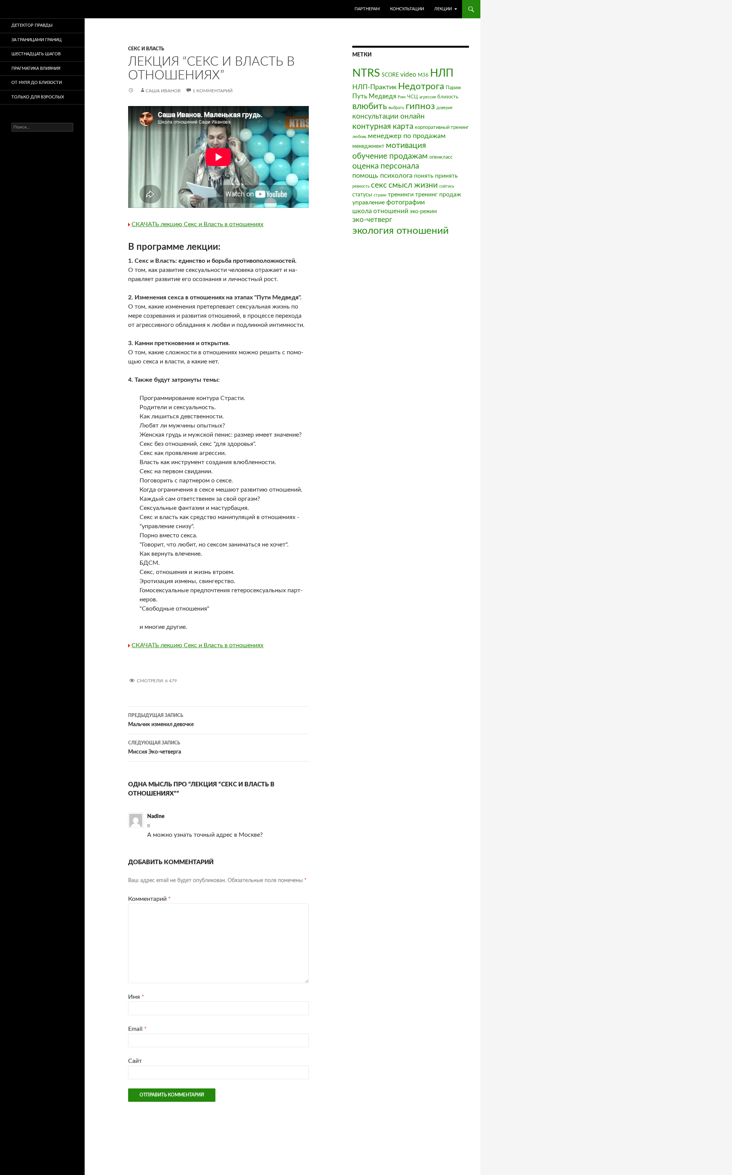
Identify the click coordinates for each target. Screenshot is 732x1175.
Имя (136, 997)
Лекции (443, 9)
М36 (423, 75)
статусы (362, 195)
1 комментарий (213, 90)
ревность (360, 186)
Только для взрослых (37, 97)
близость (447, 97)
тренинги (401, 194)
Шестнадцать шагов (36, 54)
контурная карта (382, 126)
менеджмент (368, 146)
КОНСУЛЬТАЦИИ (407, 9)
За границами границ (36, 40)
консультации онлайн (388, 116)
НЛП (442, 73)
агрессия (427, 97)
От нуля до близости (36, 82)
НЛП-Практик (374, 87)
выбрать (396, 108)
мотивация (406, 145)
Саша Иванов (163, 90)
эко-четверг (372, 219)
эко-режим (423, 211)
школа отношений (380, 211)
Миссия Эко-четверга (154, 748)
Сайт (135, 1061)
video (408, 74)
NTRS (366, 73)
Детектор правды (32, 25)
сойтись (446, 186)
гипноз (420, 106)
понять (423, 176)
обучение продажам (390, 156)
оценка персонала (385, 166)
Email (137, 1029)
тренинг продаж (438, 194)
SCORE (390, 75)
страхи (380, 195)
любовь (359, 137)
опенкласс (441, 157)
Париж (453, 87)
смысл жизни (413, 185)
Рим (402, 97)
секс (379, 185)
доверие (445, 108)
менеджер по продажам (407, 136)
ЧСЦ (412, 97)
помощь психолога (382, 175)
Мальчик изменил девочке (161, 720)
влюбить (369, 106)
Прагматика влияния (35, 68)
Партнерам (367, 9)
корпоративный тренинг (442, 127)
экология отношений (400, 231)
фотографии (405, 202)
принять (446, 176)
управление (368, 202)
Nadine (156, 816)
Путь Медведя (374, 96)
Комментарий (149, 899)
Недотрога (421, 86)
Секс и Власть (146, 49)
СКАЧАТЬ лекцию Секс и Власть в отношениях (197, 224)
